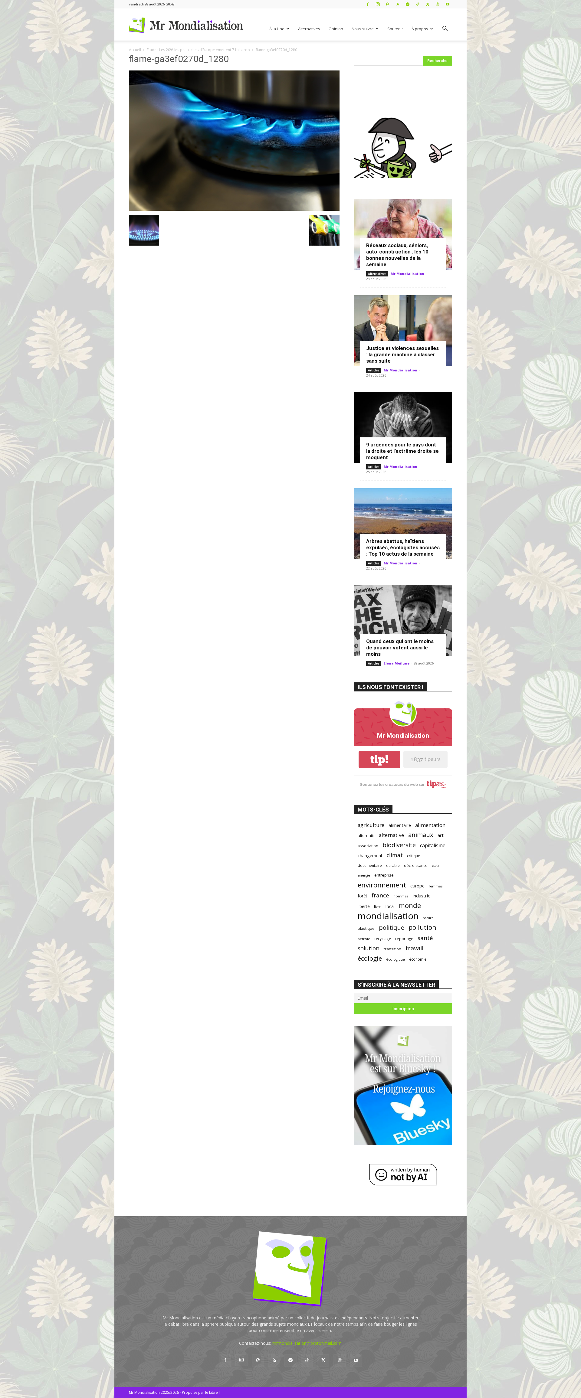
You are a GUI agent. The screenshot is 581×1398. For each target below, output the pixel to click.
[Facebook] (367, 4)
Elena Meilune (396, 663)
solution (368, 948)
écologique (395, 959)
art (441, 835)
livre (377, 906)
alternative (391, 835)
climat (395, 855)
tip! (379, 759)
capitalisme (432, 845)
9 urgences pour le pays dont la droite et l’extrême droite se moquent (402, 451)
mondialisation (388, 916)
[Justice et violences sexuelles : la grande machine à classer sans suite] (403, 330)
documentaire (370, 865)
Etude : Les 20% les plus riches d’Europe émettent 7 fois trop (198, 49)
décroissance (416, 865)
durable (393, 865)
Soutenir (395, 28)
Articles (373, 370)
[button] (445, 29)
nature (428, 918)
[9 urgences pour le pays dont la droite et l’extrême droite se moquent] (403, 427)
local (390, 906)
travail (414, 948)
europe (417, 886)
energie (364, 875)
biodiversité (399, 845)
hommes (401, 896)
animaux (420, 834)
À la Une (276, 28)
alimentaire (400, 825)
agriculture (371, 825)
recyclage (382, 938)
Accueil (135, 49)
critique (413, 855)
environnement (382, 885)
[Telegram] (407, 4)
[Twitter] (427, 4)
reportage (404, 938)
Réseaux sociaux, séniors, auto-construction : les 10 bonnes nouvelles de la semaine (397, 254)
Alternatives (309, 28)
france (380, 895)
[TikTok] (417, 4)
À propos (420, 28)
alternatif (366, 835)
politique (391, 927)
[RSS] (397, 4)
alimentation (430, 825)
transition (392, 949)
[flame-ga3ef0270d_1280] (234, 209)
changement (370, 855)
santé (425, 938)
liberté (364, 906)
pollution (422, 927)
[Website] (437, 4)
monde (410, 905)
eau (435, 865)
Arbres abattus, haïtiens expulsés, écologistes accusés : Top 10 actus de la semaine (403, 547)
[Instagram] (377, 4)
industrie (422, 896)
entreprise (384, 875)
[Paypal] (387, 4)
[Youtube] (447, 4)
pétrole (364, 938)
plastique (366, 928)
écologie (370, 958)
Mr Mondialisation (407, 273)
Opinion (336, 28)
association (368, 845)
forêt (362, 896)
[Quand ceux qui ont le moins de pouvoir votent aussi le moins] (403, 620)
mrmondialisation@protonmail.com (307, 1343)
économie (417, 959)
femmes (436, 886)
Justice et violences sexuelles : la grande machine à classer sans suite (402, 354)
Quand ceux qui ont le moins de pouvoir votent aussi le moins (400, 647)
